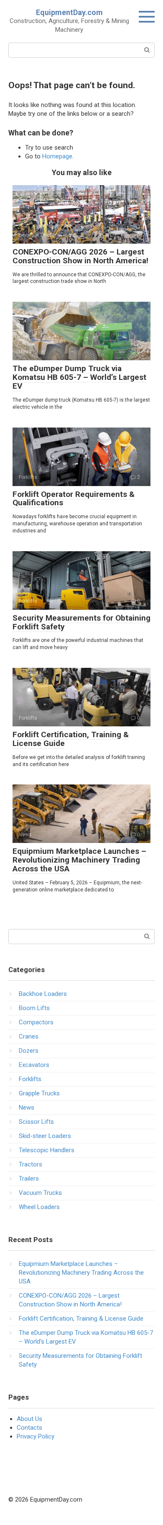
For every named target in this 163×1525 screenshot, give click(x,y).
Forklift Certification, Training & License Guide (71, 739)
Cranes (28, 1036)
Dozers (28, 1050)
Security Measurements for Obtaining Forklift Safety (81, 622)
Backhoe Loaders (43, 994)
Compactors (36, 1022)
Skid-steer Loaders (45, 1136)
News (26, 1107)
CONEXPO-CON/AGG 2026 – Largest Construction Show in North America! (80, 256)
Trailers (29, 1178)
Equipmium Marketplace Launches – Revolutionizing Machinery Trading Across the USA (79, 859)
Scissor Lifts (36, 1121)
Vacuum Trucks (40, 1193)
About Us (29, 1419)
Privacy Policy (35, 1436)
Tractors (30, 1164)
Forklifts (30, 1079)
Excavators (34, 1065)
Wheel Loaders (39, 1207)
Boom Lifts (34, 1008)
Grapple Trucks (39, 1093)
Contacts (29, 1427)
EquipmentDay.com (69, 12)
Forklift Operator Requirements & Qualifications (74, 498)
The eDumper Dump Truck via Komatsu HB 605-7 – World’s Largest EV (79, 377)
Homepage (57, 156)
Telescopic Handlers (46, 1150)
